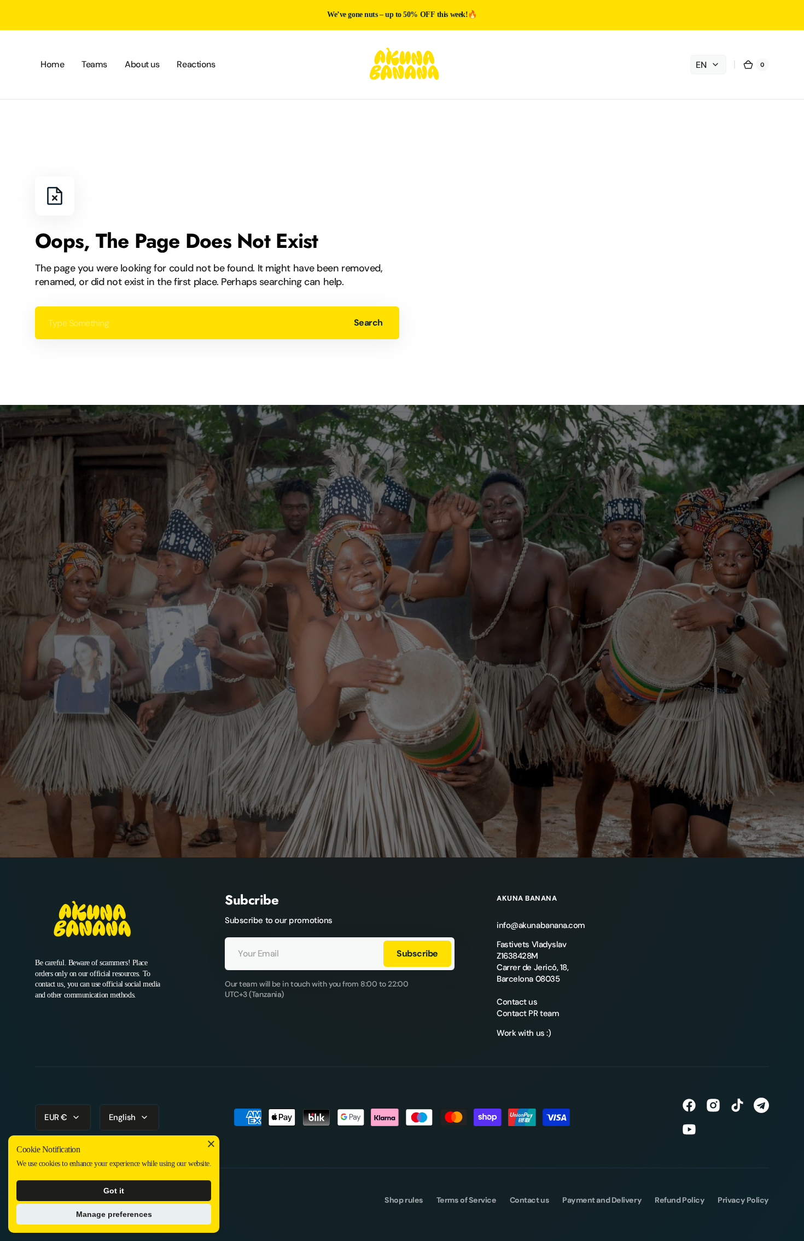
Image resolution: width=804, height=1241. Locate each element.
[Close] (211, 1143)
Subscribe (417, 953)
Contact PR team (528, 1013)
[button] (756, 65)
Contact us (517, 1001)
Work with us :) (524, 1033)
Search (368, 322)
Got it (113, 1190)
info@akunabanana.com (541, 925)
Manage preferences (114, 1214)
